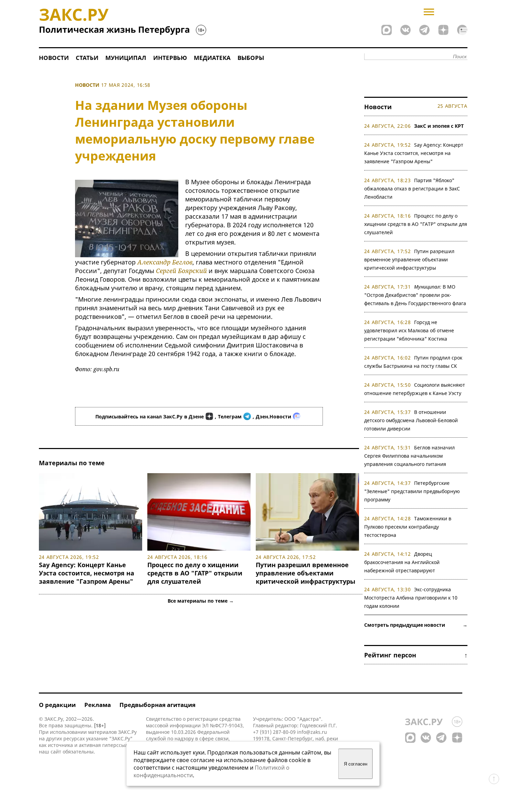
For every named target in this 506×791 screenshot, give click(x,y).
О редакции (57, 705)
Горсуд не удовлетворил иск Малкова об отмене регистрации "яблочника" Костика (409, 330)
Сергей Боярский (181, 271)
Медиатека (212, 58)
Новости (54, 58)
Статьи (87, 58)
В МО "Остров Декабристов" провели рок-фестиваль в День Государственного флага (415, 294)
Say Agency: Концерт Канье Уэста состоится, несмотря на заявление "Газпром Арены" (86, 573)
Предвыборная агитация (157, 705)
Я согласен (355, 764)
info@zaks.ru (312, 732)
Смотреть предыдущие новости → (415, 625)
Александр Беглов (164, 262)
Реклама (97, 705)
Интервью (170, 58)
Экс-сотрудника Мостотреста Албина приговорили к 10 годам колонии (410, 597)
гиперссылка (117, 745)
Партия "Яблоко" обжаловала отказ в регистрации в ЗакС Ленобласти (412, 188)
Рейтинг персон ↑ (415, 655)
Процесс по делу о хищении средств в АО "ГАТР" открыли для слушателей (194, 573)
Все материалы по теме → (201, 600)
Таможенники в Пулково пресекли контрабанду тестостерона (408, 526)
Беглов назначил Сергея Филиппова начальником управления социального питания (409, 455)
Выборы (251, 58)
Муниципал (125, 58)
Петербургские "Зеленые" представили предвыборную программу (412, 491)
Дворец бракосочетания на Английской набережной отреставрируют (402, 562)
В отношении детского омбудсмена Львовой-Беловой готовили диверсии (411, 420)
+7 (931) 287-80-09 (274, 732)
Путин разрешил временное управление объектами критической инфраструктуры (305, 573)
